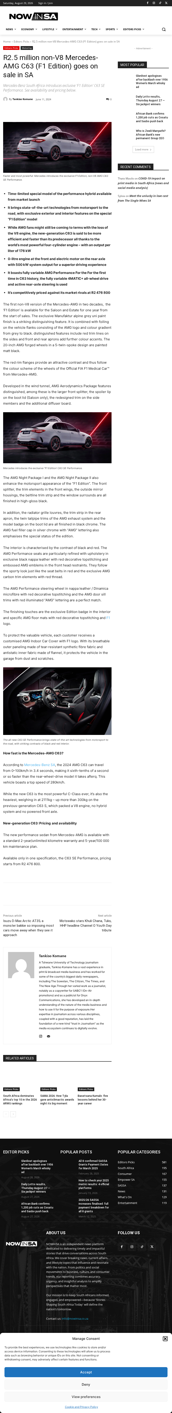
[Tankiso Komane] (6, 99)
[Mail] (48, 1035)
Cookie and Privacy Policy (81, 1407)
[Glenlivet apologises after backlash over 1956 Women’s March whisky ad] (125, 79)
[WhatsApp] (64, 110)
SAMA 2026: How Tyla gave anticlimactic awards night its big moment (57, 1099)
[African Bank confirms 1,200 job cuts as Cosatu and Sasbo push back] (125, 117)
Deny (86, 1384)
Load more (141, 149)
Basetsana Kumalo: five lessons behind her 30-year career (93, 1099)
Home (7, 41)
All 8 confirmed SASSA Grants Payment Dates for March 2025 (93, 1164)
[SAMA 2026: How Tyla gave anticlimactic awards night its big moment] (57, 1079)
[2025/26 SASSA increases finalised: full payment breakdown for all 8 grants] (68, 1203)
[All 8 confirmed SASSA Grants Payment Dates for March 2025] (68, 1164)
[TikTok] (160, 3)
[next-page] (13, 1114)
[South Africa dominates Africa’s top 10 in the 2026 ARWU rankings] (20, 1079)
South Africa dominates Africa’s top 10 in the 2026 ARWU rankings (20, 1099)
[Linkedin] (75, 110)
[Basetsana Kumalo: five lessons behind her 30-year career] (95, 1079)
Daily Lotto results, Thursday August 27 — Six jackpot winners (150, 100)
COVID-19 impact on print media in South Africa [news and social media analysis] (143, 183)
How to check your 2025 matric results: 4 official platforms (94, 1184)
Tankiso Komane (23, 99)
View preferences (86, 1397)
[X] (166, 3)
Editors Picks (21, 41)
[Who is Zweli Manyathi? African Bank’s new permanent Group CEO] (125, 134)
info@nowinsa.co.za (75, 1319)
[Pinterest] (54, 110)
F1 (108, 618)
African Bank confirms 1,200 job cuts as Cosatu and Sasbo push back (152, 117)
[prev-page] (6, 1114)
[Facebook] (147, 3)
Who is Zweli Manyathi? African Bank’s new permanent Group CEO (151, 134)
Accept (86, 1372)
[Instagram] (154, 3)
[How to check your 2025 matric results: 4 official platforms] (68, 1184)
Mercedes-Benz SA (39, 765)
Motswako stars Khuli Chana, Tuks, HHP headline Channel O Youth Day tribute (86, 925)
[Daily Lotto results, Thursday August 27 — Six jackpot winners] (125, 100)
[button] (165, 1338)
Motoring (27, 47)
